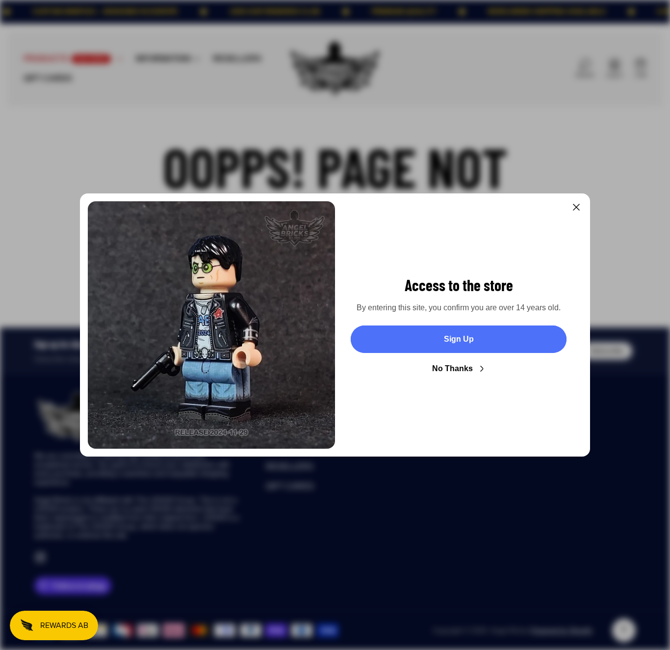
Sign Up (459, 339)
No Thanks (452, 368)
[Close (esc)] (576, 207)
